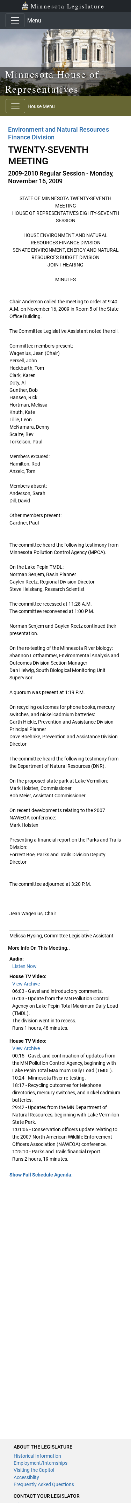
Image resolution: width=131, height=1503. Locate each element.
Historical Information (37, 1456)
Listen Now (24, 966)
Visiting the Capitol (34, 1470)
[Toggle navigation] (15, 20)
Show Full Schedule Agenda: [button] (41, 1175)
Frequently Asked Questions (44, 1484)
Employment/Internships (40, 1463)
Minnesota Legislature (67, 6)
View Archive (26, 984)
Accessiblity (26, 1477)
